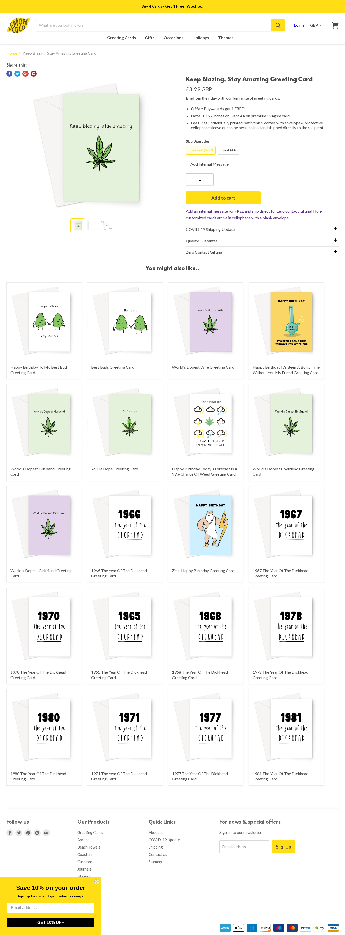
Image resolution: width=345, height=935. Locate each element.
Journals (84, 869)
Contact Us (158, 854)
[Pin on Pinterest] (34, 74)
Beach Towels (88, 847)
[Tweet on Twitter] (17, 74)
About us (156, 832)
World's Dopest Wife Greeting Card (203, 367)
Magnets (84, 876)
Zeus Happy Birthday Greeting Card (203, 570)
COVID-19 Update (164, 839)
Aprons (83, 839)
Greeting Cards (122, 37)
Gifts (150, 37)
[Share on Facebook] (9, 74)
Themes (226, 37)
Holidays (201, 37)
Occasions (174, 37)
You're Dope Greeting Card (114, 468)
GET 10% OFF (50, 922)
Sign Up (283, 847)
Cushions (85, 861)
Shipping (156, 847)
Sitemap (155, 861)
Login (299, 25)
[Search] (278, 25)
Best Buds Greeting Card (112, 367)
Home (11, 53)
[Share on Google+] (25, 74)
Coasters (85, 854)
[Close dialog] (96, 881)
